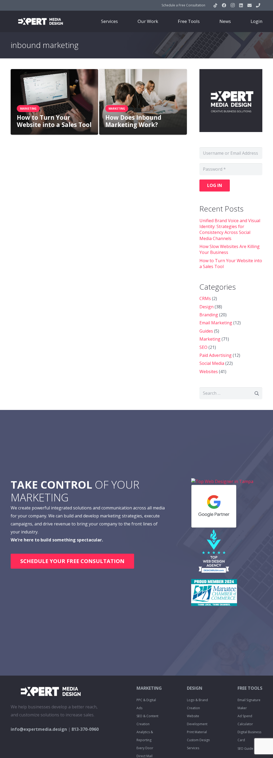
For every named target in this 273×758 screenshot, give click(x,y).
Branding (208, 315)
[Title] (249, 5)
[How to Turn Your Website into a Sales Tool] (54, 102)
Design (206, 307)
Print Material (197, 732)
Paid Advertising (215, 355)
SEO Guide (245, 748)
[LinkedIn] (241, 5)
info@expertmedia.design (39, 729)
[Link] (40, 21)
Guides (206, 331)
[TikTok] (215, 5)
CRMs (205, 298)
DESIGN (194, 688)
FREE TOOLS (250, 688)
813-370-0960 (85, 729)
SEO (203, 347)
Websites (208, 371)
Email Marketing (215, 323)
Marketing (209, 339)
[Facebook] (224, 5)
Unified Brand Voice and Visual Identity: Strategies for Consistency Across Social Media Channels (229, 229)
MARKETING (149, 688)
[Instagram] (232, 5)
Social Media (211, 363)
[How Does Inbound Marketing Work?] (143, 102)
